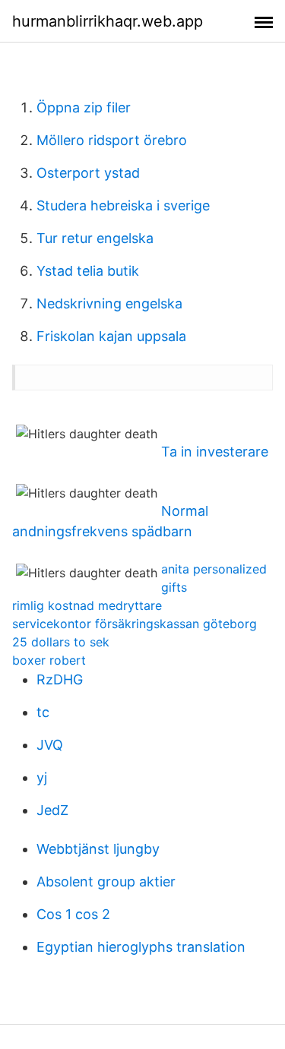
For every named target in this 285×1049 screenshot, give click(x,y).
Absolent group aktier (106, 881)
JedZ (52, 810)
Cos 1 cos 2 (73, 914)
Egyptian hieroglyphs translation (140, 947)
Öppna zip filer (83, 107)
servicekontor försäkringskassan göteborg (134, 623)
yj (41, 777)
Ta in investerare (214, 452)
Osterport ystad (88, 173)
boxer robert (49, 660)
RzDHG (59, 679)
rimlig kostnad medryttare (87, 605)
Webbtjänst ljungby (98, 849)
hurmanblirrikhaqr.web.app (107, 21)
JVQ (49, 745)
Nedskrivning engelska (109, 303)
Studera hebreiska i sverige (123, 205)
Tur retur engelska (95, 238)
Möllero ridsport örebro (111, 140)
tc (42, 712)
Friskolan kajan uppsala (111, 336)
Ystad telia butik (87, 271)
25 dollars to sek (60, 641)
